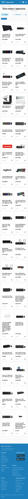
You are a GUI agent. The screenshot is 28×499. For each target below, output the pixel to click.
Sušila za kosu (4, 489)
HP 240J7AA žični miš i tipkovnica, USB (20, 130)
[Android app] (20, 455)
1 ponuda (3, 136)
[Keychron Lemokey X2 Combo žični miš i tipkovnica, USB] (7, 76)
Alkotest (17, 491)
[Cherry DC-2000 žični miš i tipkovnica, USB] (7, 369)
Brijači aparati (18, 484)
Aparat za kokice (4, 481)
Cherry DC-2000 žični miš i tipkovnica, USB (7, 376)
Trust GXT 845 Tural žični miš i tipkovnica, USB (20, 202)
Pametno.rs (15, 494)
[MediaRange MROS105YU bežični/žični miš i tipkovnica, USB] (7, 242)
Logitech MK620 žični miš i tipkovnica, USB (7, 177)
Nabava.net (3, 6)
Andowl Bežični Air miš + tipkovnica (6, 107)
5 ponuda (3, 336)
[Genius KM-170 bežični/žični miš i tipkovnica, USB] (20, 316)
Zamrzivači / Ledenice (20, 483)
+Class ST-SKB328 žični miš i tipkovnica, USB (20, 83)
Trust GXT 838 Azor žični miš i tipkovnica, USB (20, 178)
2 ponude (3, 113)
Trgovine (3, 469)
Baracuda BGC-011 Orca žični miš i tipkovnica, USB (6, 59)
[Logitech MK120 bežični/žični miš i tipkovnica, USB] (7, 28)
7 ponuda (17, 257)
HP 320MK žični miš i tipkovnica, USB (7, 274)
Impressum (3, 462)
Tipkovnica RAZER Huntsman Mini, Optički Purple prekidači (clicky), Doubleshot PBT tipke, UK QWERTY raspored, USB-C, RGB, (6, 327)
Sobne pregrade (19, 486)
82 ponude (4, 42)
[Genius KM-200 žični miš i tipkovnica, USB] (7, 346)
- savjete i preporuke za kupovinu (8, 448)
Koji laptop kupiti (15, 470)
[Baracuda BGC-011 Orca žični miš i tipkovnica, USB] (7, 52)
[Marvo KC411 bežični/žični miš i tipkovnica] (20, 369)
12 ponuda (4, 66)
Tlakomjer (18, 489)
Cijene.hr (3, 496)
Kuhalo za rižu (4, 483)
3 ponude (17, 184)
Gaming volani (18, 488)
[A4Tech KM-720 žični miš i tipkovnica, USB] (20, 346)
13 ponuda (17, 232)
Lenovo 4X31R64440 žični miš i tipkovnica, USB (7, 154)
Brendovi (3, 470)
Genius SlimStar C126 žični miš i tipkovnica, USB (6, 424)
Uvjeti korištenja (4, 458)
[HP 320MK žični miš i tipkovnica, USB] (7, 267)
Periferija (9, 6)
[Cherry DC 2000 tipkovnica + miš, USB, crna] (7, 218)
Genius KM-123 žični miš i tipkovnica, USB (7, 297)
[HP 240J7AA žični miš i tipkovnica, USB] (20, 123)
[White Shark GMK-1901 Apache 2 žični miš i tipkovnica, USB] (7, 194)
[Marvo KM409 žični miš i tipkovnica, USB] (20, 267)
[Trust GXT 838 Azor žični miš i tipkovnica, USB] (20, 170)
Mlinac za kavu (4, 484)
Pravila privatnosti (4, 459)
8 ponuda (3, 433)
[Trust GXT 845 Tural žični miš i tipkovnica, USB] (20, 194)
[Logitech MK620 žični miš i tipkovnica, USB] (7, 170)
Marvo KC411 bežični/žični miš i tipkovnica (19, 376)
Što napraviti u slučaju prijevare (18, 469)
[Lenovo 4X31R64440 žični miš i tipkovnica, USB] (7, 146)
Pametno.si (20, 494)
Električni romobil (19, 480)
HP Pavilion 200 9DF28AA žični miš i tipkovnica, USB (20, 154)
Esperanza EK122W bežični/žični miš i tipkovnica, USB (20, 107)
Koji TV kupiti (14, 472)
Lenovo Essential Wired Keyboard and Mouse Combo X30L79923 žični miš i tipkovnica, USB (20, 426)
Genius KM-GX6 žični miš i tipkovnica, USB (7, 130)
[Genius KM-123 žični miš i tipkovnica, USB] (7, 290)
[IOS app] (20, 459)
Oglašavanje (3, 456)
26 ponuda (17, 66)
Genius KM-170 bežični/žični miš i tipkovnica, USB (19, 324)
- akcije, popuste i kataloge (6, 450)
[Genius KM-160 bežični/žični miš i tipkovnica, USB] (20, 52)
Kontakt (2, 454)
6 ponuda (17, 42)
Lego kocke (3, 488)
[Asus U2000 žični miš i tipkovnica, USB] (20, 28)
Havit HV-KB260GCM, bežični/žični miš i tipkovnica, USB (20, 226)
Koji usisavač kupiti (16, 473)
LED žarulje (18, 481)
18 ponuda (4, 160)
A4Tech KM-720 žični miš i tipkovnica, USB (20, 353)
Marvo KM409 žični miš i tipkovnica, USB (20, 274)
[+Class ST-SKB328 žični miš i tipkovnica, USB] (20, 76)
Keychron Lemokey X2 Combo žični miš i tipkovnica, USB (7, 83)
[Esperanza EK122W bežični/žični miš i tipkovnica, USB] (20, 100)
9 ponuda (3, 232)
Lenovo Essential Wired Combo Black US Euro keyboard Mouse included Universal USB (20, 299)
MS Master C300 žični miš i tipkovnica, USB (20, 400)
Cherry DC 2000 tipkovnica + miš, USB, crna (6, 226)
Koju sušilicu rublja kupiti (17, 475)
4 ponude (3, 257)
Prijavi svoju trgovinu (5, 467)
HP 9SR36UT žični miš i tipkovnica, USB (20, 249)
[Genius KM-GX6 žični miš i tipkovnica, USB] (7, 123)
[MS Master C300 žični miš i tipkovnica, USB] (20, 393)
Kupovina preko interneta (17, 467)
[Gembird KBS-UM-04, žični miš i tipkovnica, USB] (7, 393)
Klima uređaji (3, 486)
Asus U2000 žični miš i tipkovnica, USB (20, 35)
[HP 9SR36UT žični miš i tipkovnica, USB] (20, 242)
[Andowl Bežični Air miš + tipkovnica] (7, 100)
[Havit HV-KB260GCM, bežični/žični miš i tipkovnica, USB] (20, 218)
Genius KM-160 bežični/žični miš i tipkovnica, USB (19, 59)
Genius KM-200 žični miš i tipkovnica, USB (7, 353)
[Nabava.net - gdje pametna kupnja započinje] (7, 2)
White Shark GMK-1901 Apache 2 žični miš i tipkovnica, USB (7, 202)
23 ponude (4, 383)
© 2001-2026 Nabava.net (6, 494)
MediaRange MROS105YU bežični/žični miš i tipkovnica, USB (7, 250)
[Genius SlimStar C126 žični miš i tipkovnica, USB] (7, 417)
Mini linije (3, 480)
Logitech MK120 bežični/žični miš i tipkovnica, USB (6, 36)
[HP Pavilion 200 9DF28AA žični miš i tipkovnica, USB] (20, 146)
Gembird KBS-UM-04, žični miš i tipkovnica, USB (7, 400)
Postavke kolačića (4, 461)
